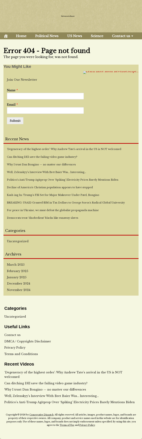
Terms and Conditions (21, 354)
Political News (47, 36)
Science (97, 36)
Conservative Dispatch (41, 414)
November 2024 (18, 290)
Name (12, 90)
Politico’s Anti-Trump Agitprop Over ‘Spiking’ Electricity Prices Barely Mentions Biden (69, 402)
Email (12, 104)
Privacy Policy (14, 347)
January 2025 (16, 277)
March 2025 (16, 264)
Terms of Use (67, 425)
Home (21, 36)
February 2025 (17, 271)
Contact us (121, 36)
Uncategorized (18, 241)
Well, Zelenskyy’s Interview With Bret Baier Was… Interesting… (51, 396)
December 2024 (18, 283)
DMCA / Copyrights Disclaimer (27, 341)
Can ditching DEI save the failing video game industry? (45, 383)
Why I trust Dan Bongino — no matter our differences (45, 389)
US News (74, 36)
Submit (15, 120)
